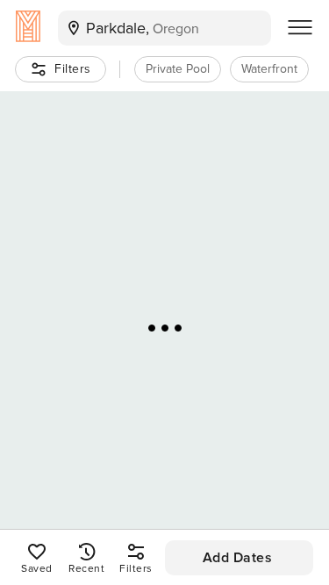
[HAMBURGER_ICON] (300, 28)
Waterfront (269, 68)
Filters (72, 68)
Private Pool (178, 68)
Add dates (238, 558)
